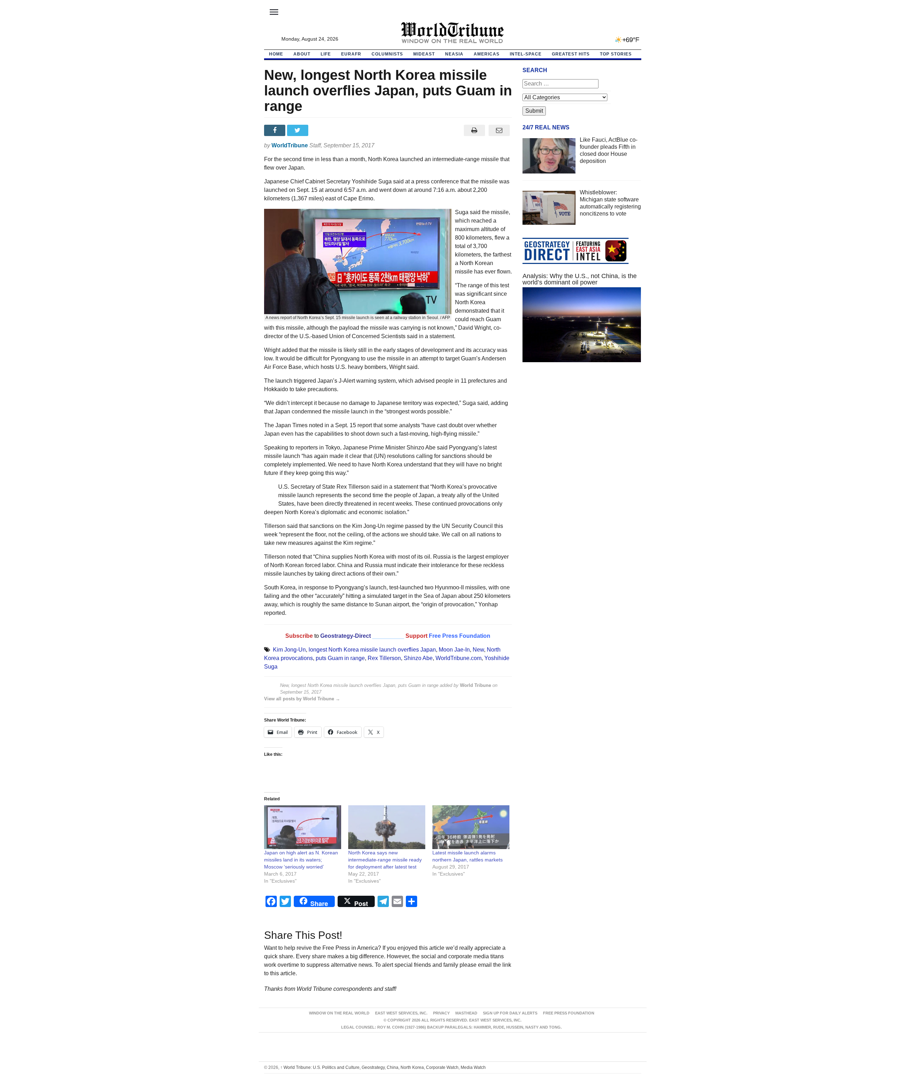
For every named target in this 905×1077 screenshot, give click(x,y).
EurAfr (351, 54)
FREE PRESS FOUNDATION (568, 1013)
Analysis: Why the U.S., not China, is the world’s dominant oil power (579, 279)
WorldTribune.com (458, 658)
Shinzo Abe (418, 658)
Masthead (466, 1013)
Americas (487, 54)
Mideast (424, 54)
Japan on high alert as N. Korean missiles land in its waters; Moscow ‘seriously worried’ (301, 860)
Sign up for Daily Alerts (510, 1013)
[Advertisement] (581, 434)
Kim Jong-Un (289, 650)
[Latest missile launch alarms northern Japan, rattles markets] (470, 827)
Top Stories (616, 54)
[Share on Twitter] (298, 130)
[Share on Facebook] (275, 130)
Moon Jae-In (454, 650)
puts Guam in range (340, 658)
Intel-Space (526, 54)
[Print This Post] (474, 130)
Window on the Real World (339, 1013)
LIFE (326, 54)
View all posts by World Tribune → (302, 698)
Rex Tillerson (384, 658)
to (316, 636)
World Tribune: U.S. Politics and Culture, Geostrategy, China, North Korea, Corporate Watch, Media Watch (383, 1067)
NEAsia (454, 54)
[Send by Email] (499, 130)
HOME (276, 54)
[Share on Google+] (321, 130)
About (301, 54)
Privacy (441, 1013)
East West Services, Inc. (401, 1013)
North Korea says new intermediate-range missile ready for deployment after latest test (385, 860)
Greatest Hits (571, 54)
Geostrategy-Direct (345, 636)
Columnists (387, 54)
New (478, 650)
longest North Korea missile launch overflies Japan (372, 650)
